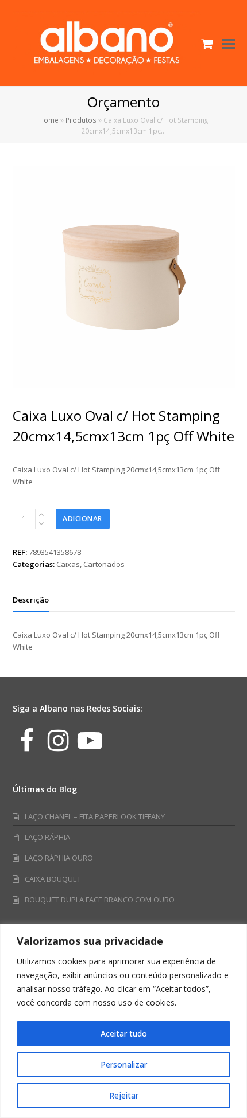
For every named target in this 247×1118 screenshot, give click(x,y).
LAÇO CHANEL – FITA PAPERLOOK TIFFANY (95, 816)
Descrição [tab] (31, 600)
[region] (123, 1021)
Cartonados (104, 564)
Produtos (81, 119)
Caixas (68, 564)
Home (49, 119)
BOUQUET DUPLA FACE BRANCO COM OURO (100, 899)
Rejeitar (123, 1095)
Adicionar (82, 518)
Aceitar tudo (124, 1033)
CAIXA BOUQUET (53, 879)
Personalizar (124, 1064)
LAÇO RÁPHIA (47, 837)
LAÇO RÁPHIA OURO (59, 858)
